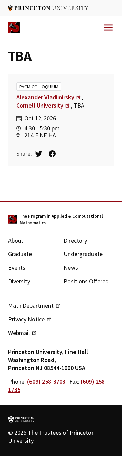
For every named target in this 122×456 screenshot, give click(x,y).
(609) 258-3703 (46, 381)
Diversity (19, 281)
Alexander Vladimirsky (45, 97)
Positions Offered (86, 281)
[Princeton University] (48, 8)
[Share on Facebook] (55, 154)
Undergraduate (83, 254)
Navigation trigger (108, 27)
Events (16, 267)
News (71, 267)
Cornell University (39, 105)
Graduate (20, 254)
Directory (75, 240)
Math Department (31, 305)
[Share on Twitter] (41, 154)
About (15, 240)
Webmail (19, 333)
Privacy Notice (26, 319)
